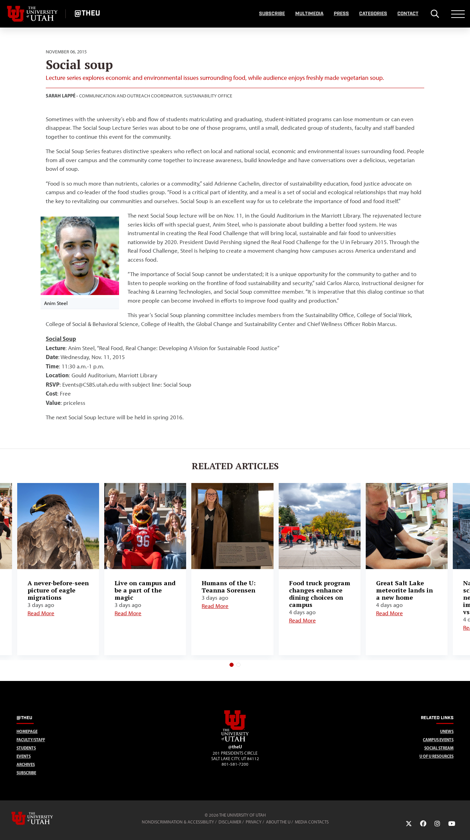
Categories (373, 14)
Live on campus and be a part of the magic (145, 590)
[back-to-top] (461, 826)
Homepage (27, 731)
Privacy (253, 822)
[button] (231, 665)
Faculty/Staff (31, 739)
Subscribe (272, 14)
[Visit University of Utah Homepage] (32, 13)
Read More (41, 613)
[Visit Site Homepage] (235, 740)
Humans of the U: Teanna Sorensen (229, 586)
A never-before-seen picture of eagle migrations (58, 590)
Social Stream (438, 747)
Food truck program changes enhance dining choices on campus (319, 594)
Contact (407, 14)
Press (341, 14)
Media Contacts (312, 822)
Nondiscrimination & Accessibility (178, 822)
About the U (278, 822)
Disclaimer (229, 822)
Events (24, 756)
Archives (26, 764)
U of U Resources (436, 756)
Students (26, 747)
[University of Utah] (42, 818)
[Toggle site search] (435, 14)
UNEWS (446, 731)
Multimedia (309, 14)
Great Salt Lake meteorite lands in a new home (404, 590)
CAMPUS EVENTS (438, 739)
